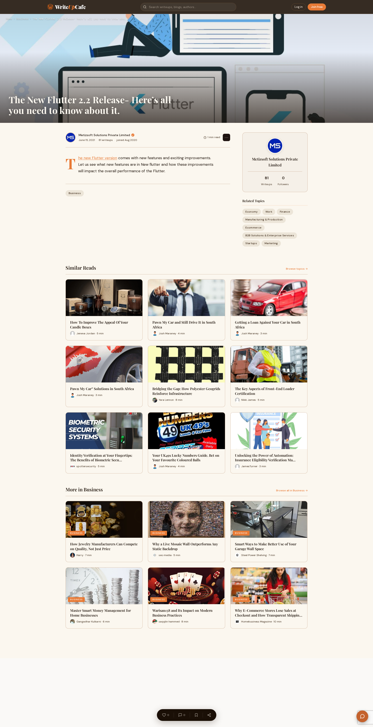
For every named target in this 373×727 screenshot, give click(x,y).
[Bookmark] (196, 715)
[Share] (209, 715)
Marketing (271, 243)
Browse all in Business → (292, 490)
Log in (299, 7)
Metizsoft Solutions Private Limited (104, 135)
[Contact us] (362, 716)
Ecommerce (253, 227)
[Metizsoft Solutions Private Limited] (71, 137)
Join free (317, 7)
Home (9, 18)
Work (268, 211)
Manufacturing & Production (264, 219)
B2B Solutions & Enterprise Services (269, 235)
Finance (285, 211)
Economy (251, 211)
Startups (251, 243)
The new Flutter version (97, 158)
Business (22, 18)
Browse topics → (297, 269)
